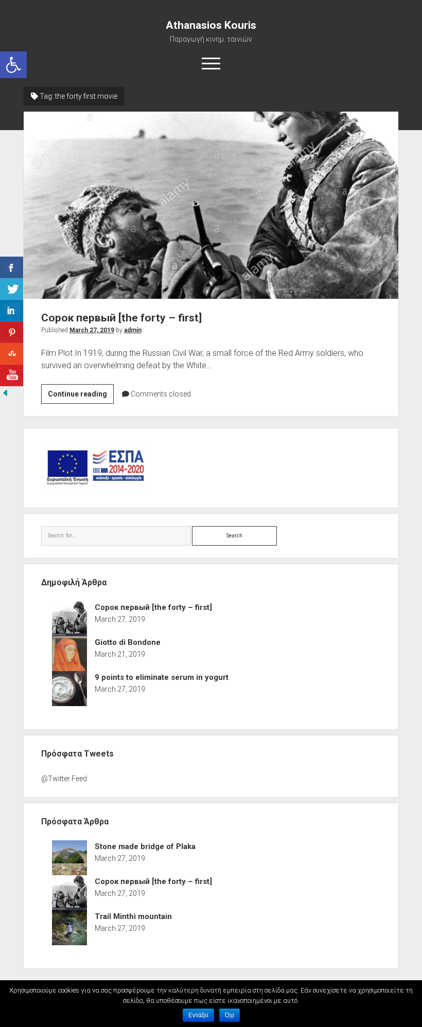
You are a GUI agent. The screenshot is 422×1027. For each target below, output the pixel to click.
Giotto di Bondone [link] (128, 642)
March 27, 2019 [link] (91, 330)
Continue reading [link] (81, 396)
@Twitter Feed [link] (64, 778)
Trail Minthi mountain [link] (133, 916)
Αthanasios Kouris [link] (211, 25)
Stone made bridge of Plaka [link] (145, 846)
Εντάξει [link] (198, 1015)
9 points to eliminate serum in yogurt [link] (161, 677)
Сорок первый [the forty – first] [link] (211, 205)
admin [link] (133, 330)
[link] (13, 64)
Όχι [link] (229, 1015)
